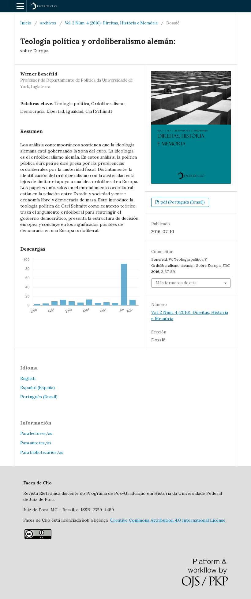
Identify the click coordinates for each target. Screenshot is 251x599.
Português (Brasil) (39, 396)
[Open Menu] (20, 6)
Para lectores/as (36, 433)
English (28, 378)
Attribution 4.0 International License (168, 520)
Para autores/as (35, 443)
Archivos (48, 23)
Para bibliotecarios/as (41, 452)
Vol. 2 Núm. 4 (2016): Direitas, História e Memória (111, 23)
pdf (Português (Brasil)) (182, 202)
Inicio (25, 23)
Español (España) (37, 387)
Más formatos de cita (176, 282)
